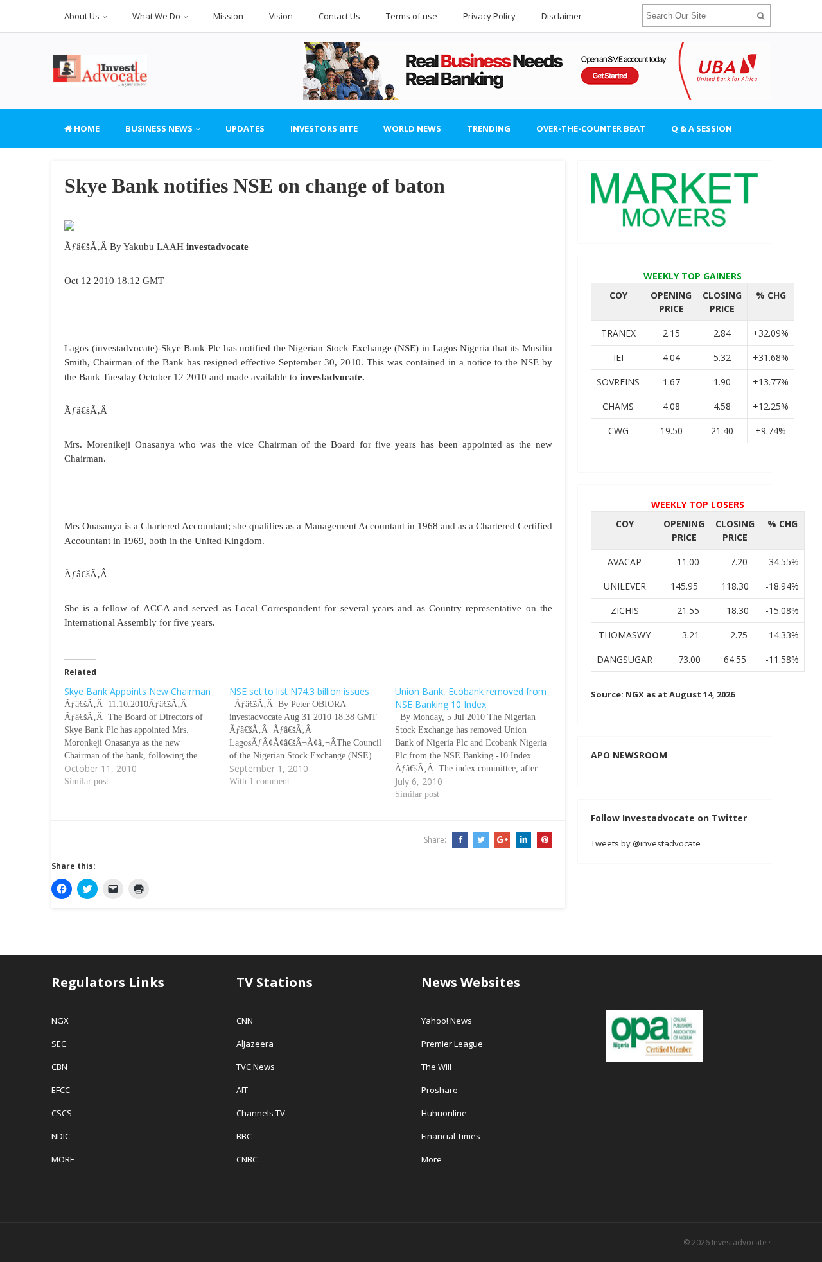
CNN (244, 1020)
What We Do (156, 16)
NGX (60, 1020)
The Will (437, 1067)
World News (412, 128)
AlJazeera (255, 1043)
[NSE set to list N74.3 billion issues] (311, 736)
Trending (489, 128)
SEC (58, 1043)
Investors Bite (324, 128)
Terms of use (411, 16)
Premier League (452, 1043)
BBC (244, 1136)
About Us (82, 16)
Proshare (439, 1090)
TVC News (255, 1067)
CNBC (247, 1159)
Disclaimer (561, 16)
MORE (62, 1159)
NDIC (60, 1136)
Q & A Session (701, 128)
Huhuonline (444, 1113)
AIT (242, 1090)
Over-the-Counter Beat (590, 128)
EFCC (60, 1090)
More (431, 1159)
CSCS (61, 1113)
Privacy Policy (489, 16)
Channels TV (260, 1113)
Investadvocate (739, 1242)
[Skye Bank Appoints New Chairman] (146, 736)
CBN (59, 1067)
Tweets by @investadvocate (646, 843)
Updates (245, 128)
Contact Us (339, 16)
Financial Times (451, 1136)
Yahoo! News (447, 1020)
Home (86, 128)
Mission (228, 16)
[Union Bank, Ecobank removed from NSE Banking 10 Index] (477, 743)
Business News (159, 128)
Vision (281, 16)
